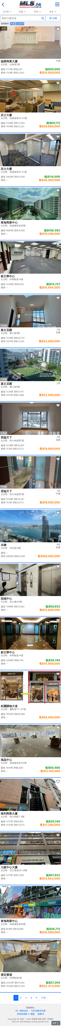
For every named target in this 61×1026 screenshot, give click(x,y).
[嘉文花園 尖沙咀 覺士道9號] (30, 311)
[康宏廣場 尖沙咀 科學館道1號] (30, 956)
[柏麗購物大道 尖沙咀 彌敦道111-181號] (30, 687)
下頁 (43, 997)
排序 (54, 1023)
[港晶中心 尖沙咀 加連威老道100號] (30, 741)
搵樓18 (41, 1014)
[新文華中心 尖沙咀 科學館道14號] (30, 257)
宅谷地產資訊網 (38, 1010)
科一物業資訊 (22, 1010)
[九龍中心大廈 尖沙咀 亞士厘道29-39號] (30, 848)
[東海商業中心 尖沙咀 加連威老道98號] (30, 204)
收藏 (54, 18)
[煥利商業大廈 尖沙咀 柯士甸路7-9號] (30, 795)
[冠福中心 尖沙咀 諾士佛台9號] (30, 580)
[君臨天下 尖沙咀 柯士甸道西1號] (30, 418)
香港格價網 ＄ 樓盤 (26, 1014)
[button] (57, 4)
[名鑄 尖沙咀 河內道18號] (30, 526)
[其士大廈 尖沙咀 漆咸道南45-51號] (30, 96)
